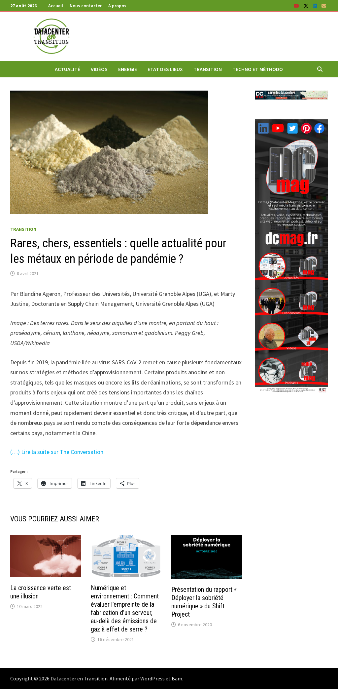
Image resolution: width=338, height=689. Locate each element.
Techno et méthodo (257, 69)
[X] (306, 5)
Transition (207, 69)
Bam (177, 678)
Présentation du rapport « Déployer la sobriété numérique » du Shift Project (204, 602)
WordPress (152, 678)
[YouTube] (297, 5)
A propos (117, 6)
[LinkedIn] (315, 5)
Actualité (67, 69)
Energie (127, 69)
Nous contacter (86, 6)
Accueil (55, 6)
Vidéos (99, 69)
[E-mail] (324, 5)
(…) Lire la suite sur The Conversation (56, 452)
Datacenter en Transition (79, 678)
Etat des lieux (165, 69)
